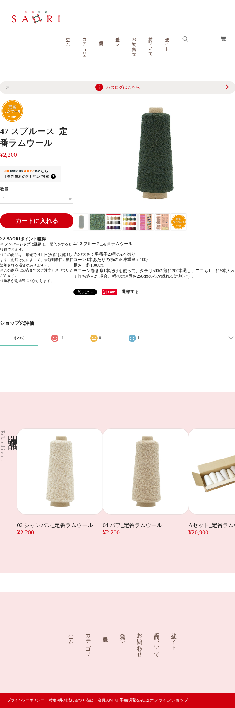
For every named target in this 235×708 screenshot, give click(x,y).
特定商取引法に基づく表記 (71, 700)
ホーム (67, 39)
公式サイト (167, 41)
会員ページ (117, 39)
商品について (150, 44)
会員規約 (105, 700)
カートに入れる (36, 220)
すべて (19, 338)
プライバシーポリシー (25, 700)
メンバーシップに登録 (23, 244)
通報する (130, 291)
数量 (4, 189)
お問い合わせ (134, 44)
